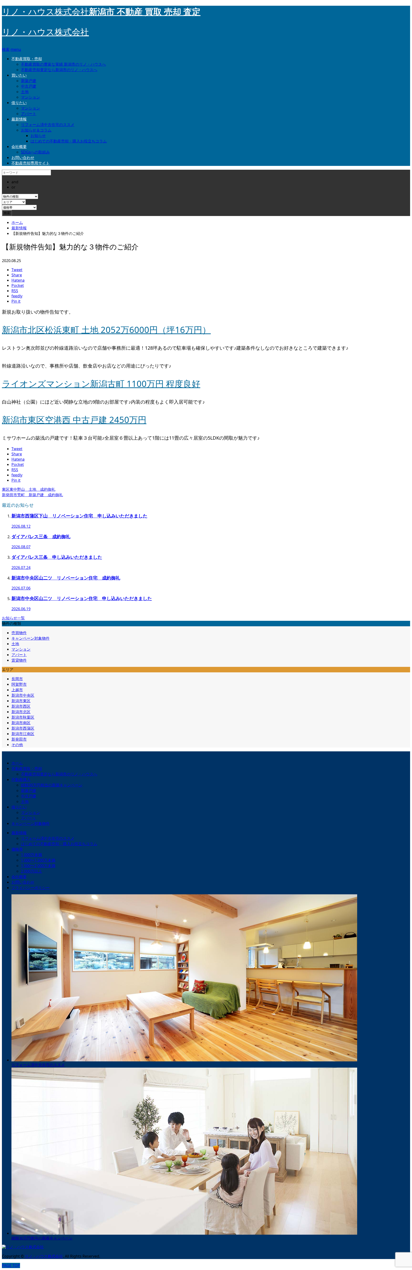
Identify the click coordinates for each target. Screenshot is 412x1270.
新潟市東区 (21, 700)
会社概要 (19, 146)
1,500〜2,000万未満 (38, 865)
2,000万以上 (31, 871)
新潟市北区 (21, 711)
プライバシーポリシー (30, 887)
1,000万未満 (31, 854)
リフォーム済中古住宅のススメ (47, 124)
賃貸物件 (19, 660)
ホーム (17, 763)
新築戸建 (28, 80)
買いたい (19, 75)
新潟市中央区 (22, 695)
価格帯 (17, 849)
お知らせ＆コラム (36, 130)
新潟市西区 (21, 706)
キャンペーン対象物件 (30, 638)
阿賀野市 (19, 684)
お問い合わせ (22, 157)
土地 (25, 91)
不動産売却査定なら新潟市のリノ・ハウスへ (59, 69)
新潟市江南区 (22, 733)
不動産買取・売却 (26, 58)
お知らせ (38, 135)
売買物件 (19, 632)
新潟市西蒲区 (22, 728)
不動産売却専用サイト (30, 163)
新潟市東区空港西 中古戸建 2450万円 (74, 420)
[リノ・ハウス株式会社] (23, 1247)
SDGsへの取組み (35, 152)
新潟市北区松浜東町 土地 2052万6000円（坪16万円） (106, 330)
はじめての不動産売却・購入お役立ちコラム (69, 141)
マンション (30, 97)
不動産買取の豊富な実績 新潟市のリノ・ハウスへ (63, 64)
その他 (17, 744)
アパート (28, 113)
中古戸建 (28, 86)
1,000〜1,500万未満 (38, 860)
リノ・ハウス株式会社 (45, 32)
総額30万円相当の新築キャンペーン (51, 785)
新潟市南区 (21, 722)
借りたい (19, 102)
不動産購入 (21, 779)
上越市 (17, 689)
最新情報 (19, 119)
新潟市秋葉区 (22, 717)
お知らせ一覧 (13, 618)
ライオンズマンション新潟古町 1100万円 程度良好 (101, 384)
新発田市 (19, 739)
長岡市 (17, 678)
